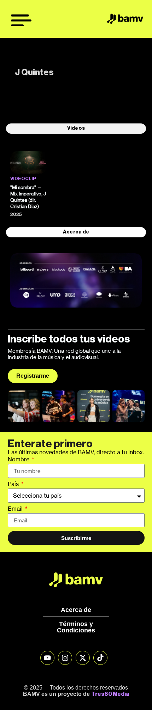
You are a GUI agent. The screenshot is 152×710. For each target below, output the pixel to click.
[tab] (76, 128)
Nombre (19, 459)
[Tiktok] (100, 658)
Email (16, 509)
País (14, 484)
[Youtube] (47, 658)
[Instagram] (65, 658)
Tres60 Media (110, 694)
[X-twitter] (83, 658)
